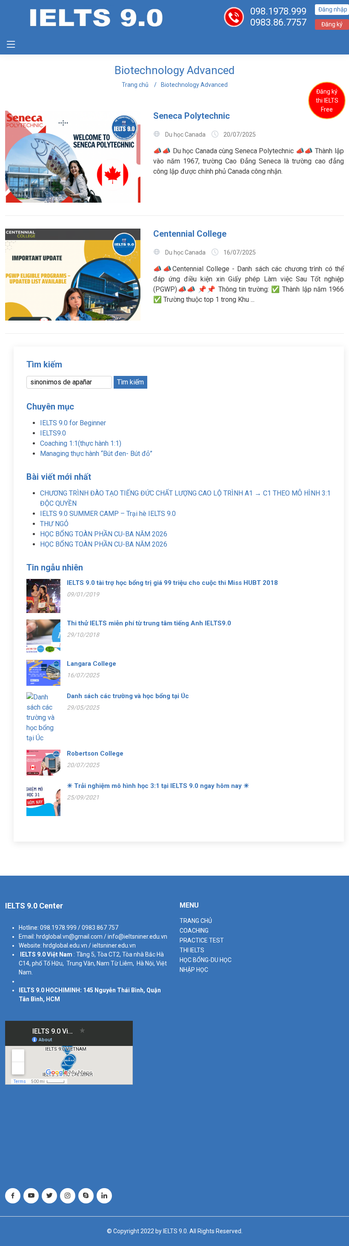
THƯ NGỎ (54, 524)
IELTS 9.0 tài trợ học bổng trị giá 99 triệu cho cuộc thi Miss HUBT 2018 (172, 583)
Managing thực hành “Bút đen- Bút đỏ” (96, 454)
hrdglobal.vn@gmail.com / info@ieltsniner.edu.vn (101, 936)
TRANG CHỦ (196, 921)
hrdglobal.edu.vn (65, 945)
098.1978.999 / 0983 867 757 (79, 927)
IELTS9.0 (53, 433)
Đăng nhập (332, 9)
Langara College (91, 663)
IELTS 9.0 (33, 954)
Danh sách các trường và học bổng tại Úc (128, 696)
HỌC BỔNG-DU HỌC (206, 960)
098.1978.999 (278, 11)
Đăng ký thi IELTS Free (327, 100)
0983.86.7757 (278, 22)
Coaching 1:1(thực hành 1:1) (80, 443)
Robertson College (95, 753)
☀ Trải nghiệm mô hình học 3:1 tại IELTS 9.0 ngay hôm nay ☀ (159, 786)
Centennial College (189, 234)
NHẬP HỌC (194, 970)
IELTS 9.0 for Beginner (73, 423)
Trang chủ (135, 84)
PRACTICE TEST (202, 940)
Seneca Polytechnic (191, 116)
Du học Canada (185, 134)
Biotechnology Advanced (194, 84)
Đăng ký (332, 24)
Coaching (194, 931)
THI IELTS (192, 950)
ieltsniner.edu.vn (114, 945)
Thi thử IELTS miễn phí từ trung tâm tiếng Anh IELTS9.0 (149, 623)
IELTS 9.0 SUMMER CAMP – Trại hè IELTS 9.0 (108, 514)
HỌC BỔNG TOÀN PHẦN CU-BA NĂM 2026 (103, 534)
